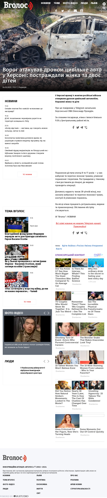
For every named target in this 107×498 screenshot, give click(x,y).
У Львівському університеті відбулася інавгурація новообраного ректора (32, 370)
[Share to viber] (86, 127)
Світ (38, 493)
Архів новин (76, 484)
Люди (84, 3)
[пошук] (104, 8)
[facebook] (55, 11)
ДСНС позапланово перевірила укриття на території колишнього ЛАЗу (23, 119)
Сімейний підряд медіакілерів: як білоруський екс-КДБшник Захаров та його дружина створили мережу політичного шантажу (26, 153)
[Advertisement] (79, 150)
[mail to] (75, 11)
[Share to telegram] (82, 127)
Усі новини (27, 174)
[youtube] (81, 11)
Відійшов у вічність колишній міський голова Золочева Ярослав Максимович (24, 164)
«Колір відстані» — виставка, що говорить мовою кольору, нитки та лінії (26, 129)
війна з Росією (76, 245)
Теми (57, 3)
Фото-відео (9, 484)
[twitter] (62, 11)
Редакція (22, 87)
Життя (40, 489)
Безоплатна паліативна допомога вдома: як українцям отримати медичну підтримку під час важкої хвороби (25, 141)
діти (65, 245)
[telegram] (69, 11)
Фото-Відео (70, 3)
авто (59, 249)
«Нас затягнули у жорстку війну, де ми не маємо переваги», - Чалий (26, 290)
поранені (98, 245)
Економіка (42, 484)
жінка (88, 245)
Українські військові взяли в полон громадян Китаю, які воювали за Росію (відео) (27, 345)
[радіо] (104, 4)
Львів (94, 3)
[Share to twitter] (78, 127)
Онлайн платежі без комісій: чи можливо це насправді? (24, 110)
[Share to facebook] (73, 127)
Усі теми (27, 302)
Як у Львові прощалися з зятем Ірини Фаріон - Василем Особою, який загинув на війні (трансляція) (25, 264)
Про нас (74, 475)
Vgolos (18, 6)
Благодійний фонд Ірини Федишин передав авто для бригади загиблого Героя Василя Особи (26, 236)
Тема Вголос (9, 480)
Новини (45, 3)
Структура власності (80, 489)
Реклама (74, 480)
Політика (41, 480)
